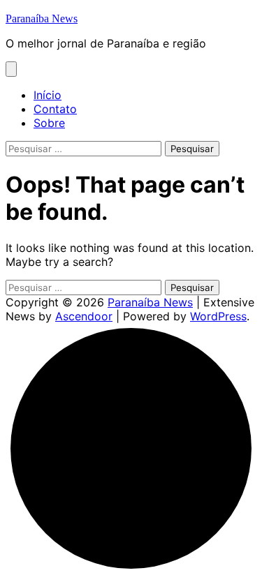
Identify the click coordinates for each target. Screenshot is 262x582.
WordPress (218, 316)
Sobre (49, 123)
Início (47, 95)
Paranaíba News (42, 18)
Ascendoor (83, 316)
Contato (55, 109)
